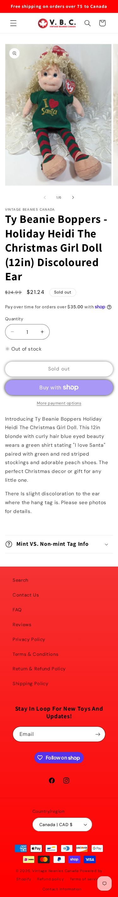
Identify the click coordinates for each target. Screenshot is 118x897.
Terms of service (86, 879)
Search (20, 580)
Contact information (62, 889)
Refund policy (50, 879)
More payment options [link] (59, 403)
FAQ (17, 610)
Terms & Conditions (35, 654)
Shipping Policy (30, 683)
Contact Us (26, 595)
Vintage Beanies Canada (55, 871)
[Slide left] (45, 197)
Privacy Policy (29, 639)
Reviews (22, 624)
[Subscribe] (98, 734)
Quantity (14, 319)
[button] (13, 23)
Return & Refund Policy (39, 669)
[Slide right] (73, 197)
